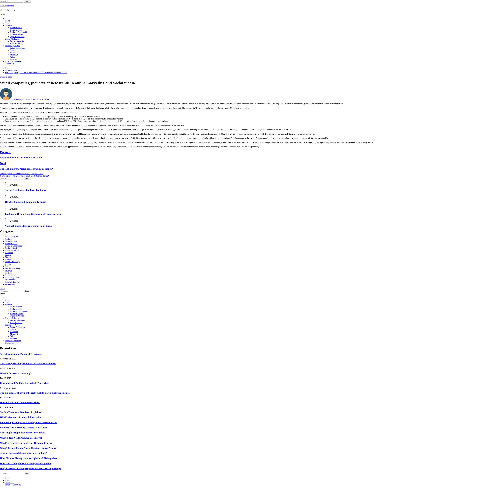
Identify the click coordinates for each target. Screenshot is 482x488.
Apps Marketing (16, 43)
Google (13, 50)
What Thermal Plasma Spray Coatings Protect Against (28, 448)
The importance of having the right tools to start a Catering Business (35, 393)
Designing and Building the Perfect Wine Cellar (24, 383)
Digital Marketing (12, 39)
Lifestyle (8, 271)
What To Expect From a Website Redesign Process (26, 443)
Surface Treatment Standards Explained (26, 190)
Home (7, 21)
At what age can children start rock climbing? (23, 453)
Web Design (10, 284)
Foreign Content (11, 259)
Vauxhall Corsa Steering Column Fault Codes (28, 226)
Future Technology (17, 48)
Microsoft (14, 55)
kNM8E (16, 99)
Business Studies (16, 34)
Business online (16, 30)
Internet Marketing (17, 41)
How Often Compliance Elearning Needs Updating (26, 463)
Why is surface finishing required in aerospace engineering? (30, 468)
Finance (8, 257)
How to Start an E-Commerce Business (20, 402)
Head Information (7, 6)
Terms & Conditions (13, 61)
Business (8, 25)
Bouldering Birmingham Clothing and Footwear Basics (33, 214)
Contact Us (9, 64)
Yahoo (12, 57)
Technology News (12, 46)
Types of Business (17, 37)
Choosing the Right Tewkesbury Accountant (22, 432)
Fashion (8, 255)
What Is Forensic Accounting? (15, 373)
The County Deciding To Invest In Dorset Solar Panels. (28, 363)
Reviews (13, 59)
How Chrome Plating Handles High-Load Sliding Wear (28, 458)
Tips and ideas (10, 280)
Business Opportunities (19, 32)
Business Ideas (16, 28)
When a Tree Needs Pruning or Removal (21, 437)
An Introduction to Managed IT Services (21, 354)
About (7, 23)
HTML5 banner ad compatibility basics (25, 202)
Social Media (10, 275)
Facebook (14, 52)
